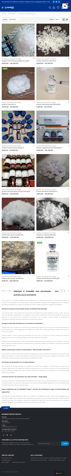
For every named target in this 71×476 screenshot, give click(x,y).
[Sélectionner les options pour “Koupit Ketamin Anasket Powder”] (31, 26)
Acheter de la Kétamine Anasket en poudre (15, 61)
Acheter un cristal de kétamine (46, 235)
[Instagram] (59, 2)
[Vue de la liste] (66, 19)
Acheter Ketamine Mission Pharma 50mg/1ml (16, 191)
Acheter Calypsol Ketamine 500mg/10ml (49, 148)
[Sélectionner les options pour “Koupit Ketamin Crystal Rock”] (66, 26)
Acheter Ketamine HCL (9, 104)
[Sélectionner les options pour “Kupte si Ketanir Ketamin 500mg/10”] (66, 244)
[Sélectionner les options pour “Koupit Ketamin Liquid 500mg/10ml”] (66, 70)
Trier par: (5, 19)
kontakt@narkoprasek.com (9, 427)
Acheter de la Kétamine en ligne (11, 59)
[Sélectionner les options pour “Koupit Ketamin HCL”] (31, 70)
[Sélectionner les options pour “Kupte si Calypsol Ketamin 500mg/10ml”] (66, 113)
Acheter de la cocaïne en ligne (39, 458)
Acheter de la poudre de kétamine (13, 278)
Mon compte (5, 462)
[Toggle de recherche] (50, 7)
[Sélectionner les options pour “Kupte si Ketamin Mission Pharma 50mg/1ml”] (31, 156)
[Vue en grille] (63, 19)
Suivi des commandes (18, 462)
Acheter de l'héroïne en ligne (39, 460)
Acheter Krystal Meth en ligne (57, 460)
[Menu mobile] (3, 7)
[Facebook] (54, 2)
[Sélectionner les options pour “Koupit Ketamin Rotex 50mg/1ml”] (31, 113)
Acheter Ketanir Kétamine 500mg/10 (47, 278)
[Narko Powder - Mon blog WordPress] (9, 7)
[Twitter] (56, 2)
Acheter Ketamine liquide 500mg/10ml (48, 104)
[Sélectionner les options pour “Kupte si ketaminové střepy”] (31, 200)
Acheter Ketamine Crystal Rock (46, 61)
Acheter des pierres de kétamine (46, 191)
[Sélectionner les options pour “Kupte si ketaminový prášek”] (31, 244)
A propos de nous (7, 458)
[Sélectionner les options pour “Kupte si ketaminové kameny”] (66, 156)
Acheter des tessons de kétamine (12, 235)
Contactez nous (6, 460)
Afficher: (52, 19)
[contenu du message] (18, 40)
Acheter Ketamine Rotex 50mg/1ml (13, 148)
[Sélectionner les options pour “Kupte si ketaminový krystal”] (66, 200)
